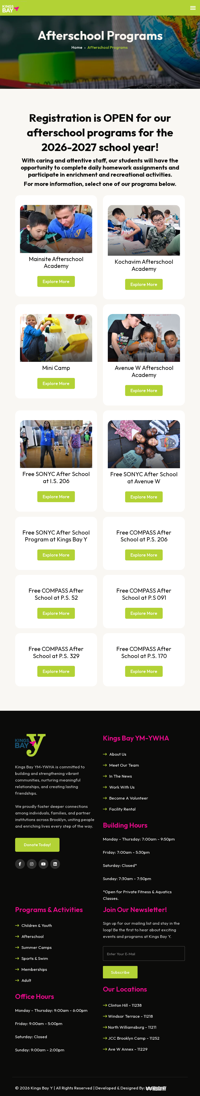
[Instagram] (32, 864)
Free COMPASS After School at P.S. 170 (143, 652)
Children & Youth (36, 925)
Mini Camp (56, 367)
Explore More (56, 281)
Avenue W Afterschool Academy (144, 371)
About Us (117, 754)
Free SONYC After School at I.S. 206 (56, 477)
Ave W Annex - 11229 (127, 1049)
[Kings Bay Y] (30, 744)
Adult (26, 980)
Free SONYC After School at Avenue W (144, 477)
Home (76, 47)
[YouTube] (43, 864)
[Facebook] (20, 864)
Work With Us (122, 787)
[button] (193, 8)
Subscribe (120, 972)
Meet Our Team (124, 765)
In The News (120, 776)
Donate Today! (37, 844)
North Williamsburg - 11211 (131, 1027)
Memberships (34, 969)
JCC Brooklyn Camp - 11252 (133, 1038)
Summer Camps (36, 947)
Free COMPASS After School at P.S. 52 (56, 594)
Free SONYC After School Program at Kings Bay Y (56, 536)
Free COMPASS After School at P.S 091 (143, 594)
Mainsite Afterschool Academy (56, 262)
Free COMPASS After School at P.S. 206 (143, 536)
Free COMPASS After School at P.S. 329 (56, 652)
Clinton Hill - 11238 (124, 1005)
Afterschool (32, 936)
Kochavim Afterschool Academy (144, 265)
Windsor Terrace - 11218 (130, 1016)
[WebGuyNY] (156, 1087)
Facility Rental (122, 809)
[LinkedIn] (55, 864)
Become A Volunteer (128, 798)
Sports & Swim (34, 958)
